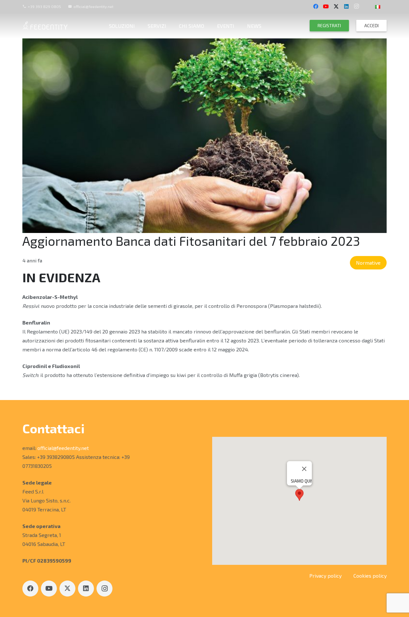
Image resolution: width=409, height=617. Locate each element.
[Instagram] (356, 6)
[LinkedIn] (346, 6)
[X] (336, 6)
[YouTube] (326, 6)
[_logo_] (45, 25)
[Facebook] (316, 6)
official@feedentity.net (63, 448)
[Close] (304, 469)
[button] (385, 6)
